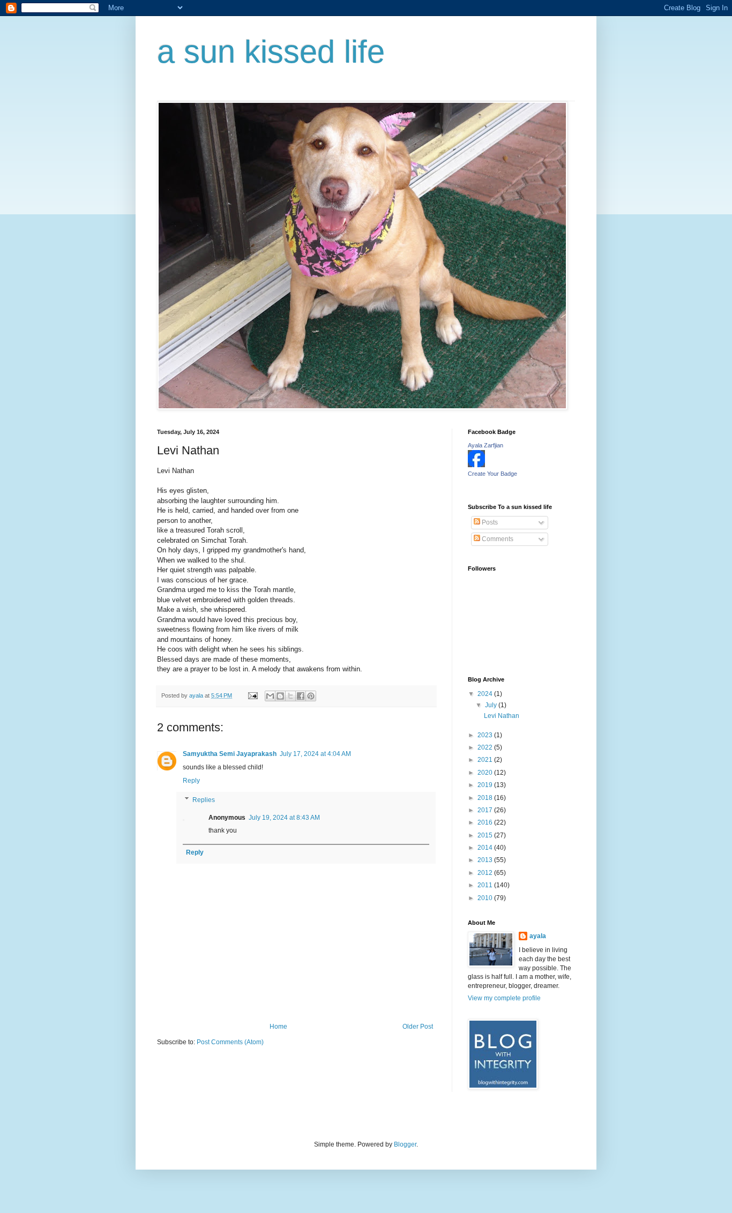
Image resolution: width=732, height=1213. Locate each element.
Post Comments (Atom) (230, 1042)
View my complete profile (504, 998)
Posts (489, 522)
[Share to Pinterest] (310, 696)
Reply (191, 780)
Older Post (417, 1026)
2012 (485, 873)
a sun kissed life (271, 52)
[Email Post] (252, 695)
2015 (485, 835)
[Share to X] (290, 696)
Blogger (405, 1144)
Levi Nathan (501, 716)
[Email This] (270, 696)
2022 (485, 747)
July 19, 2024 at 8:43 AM (284, 817)
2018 (485, 798)
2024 (485, 694)
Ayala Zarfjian (485, 445)
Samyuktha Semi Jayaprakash (230, 754)
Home (278, 1026)
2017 (485, 810)
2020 (485, 772)
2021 (485, 759)
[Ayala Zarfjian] (476, 465)
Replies (203, 800)
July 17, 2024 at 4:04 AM (315, 754)
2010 (485, 898)
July (491, 705)
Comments (496, 539)
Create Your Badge (492, 473)
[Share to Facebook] (300, 696)
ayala (537, 936)
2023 (485, 735)
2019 (485, 785)
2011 (485, 885)
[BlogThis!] (280, 696)
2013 (485, 860)
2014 (485, 847)
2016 (485, 822)
